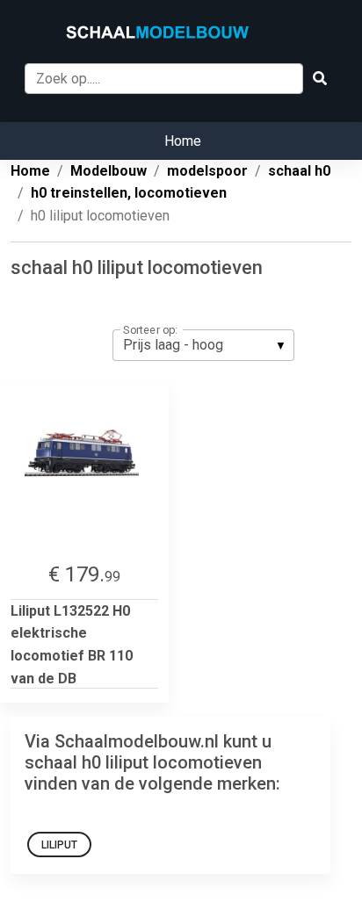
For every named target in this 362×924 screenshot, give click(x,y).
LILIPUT (59, 845)
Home (182, 141)
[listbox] (203, 345)
